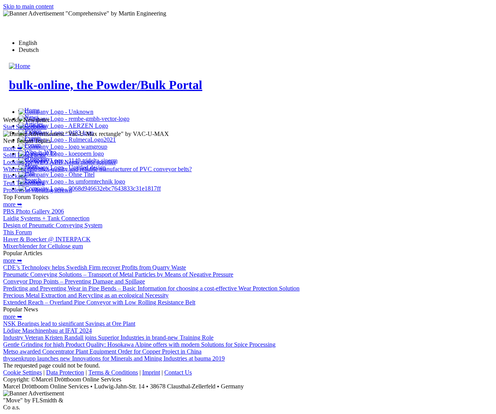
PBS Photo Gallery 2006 (33, 211)
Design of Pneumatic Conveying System (52, 225)
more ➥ (12, 148)
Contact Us (178, 372)
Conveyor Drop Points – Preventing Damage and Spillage (74, 281)
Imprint (151, 372)
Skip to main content (28, 6)
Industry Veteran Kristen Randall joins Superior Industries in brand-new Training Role (108, 337)
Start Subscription (24, 127)
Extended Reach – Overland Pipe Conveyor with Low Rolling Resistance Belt (99, 302)
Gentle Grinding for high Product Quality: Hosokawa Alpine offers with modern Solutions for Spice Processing (139, 344)
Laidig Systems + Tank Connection (46, 218)
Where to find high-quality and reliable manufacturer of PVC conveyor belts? (97, 169)
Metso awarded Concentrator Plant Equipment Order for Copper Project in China (102, 351)
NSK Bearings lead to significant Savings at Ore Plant (69, 323)
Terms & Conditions (113, 372)
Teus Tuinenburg (24, 183)
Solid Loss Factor (24, 155)
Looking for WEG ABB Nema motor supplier (59, 162)
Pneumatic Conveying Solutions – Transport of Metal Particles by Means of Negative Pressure (118, 274)
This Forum (17, 232)
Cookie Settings (22, 372)
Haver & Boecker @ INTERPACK (47, 239)
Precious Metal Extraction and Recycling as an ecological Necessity (86, 295)
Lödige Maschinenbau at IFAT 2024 (47, 330)
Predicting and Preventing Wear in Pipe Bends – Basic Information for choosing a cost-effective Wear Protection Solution (151, 288)
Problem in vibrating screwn (37, 190)
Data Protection (65, 372)
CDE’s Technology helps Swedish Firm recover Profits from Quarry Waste (94, 267)
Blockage (14, 176)
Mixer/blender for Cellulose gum (43, 246)
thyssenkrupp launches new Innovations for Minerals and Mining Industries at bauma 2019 (114, 358)
